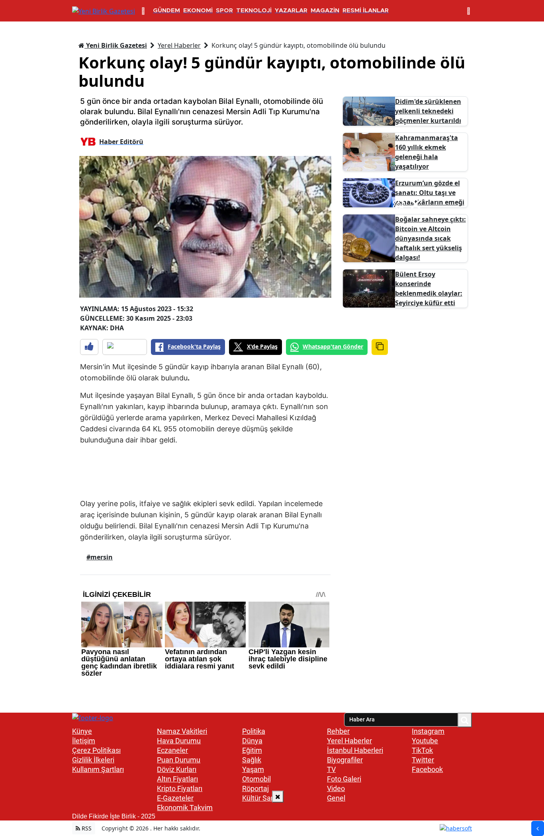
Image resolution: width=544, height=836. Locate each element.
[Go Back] (537, 828)
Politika (253, 731)
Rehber (338, 731)
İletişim (83, 741)
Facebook (427, 769)
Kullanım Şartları (98, 769)
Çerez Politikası (96, 750)
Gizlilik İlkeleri (93, 760)
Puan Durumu (178, 760)
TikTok (422, 750)
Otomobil (256, 779)
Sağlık (251, 760)
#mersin (99, 557)
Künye (82, 731)
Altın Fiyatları (177, 779)
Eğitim (252, 750)
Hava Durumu (179, 741)
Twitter (423, 760)
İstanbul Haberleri (355, 750)
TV (331, 769)
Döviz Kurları (176, 769)
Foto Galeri (344, 779)
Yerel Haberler (179, 45)
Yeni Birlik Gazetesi (115, 45)
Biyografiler (345, 760)
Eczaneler (172, 750)
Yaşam (253, 769)
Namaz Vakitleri (182, 731)
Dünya (252, 741)
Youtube (425, 741)
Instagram (428, 731)
